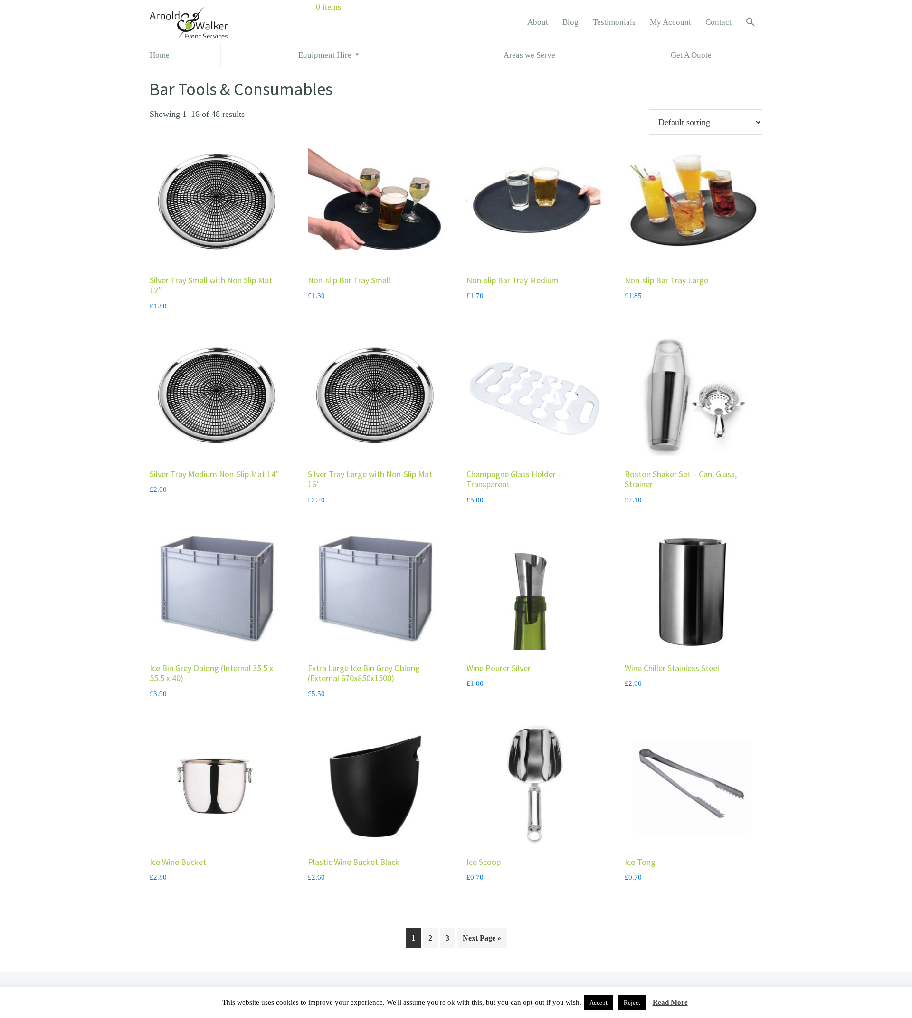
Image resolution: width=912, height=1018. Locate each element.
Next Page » (482, 938)
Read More (670, 1002)
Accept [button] (598, 1002)
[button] (750, 22)
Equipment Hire (325, 54)
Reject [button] (632, 1002)
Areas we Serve (529, 54)
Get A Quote (691, 54)
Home (160, 54)
